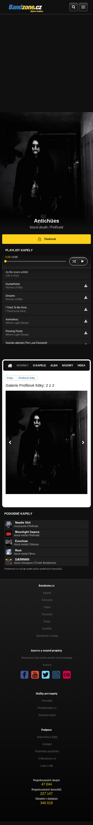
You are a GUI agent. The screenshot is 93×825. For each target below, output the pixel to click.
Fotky (10, 378)
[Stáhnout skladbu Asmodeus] (85, 321)
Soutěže (47, 628)
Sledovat (50, 239)
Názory (67, 365)
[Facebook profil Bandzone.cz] (24, 675)
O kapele (39, 365)
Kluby (47, 621)
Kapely (47, 592)
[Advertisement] (46, 63)
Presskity (47, 700)
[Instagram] (56, 675)
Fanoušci (47, 614)
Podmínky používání (47, 751)
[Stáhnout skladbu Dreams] (85, 297)
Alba (54, 365)
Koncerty (47, 600)
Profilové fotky (27, 378)
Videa (81, 365)
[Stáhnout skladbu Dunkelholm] (85, 285)
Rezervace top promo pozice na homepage (47, 657)
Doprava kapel (47, 715)
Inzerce (47, 664)
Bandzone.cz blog (47, 635)
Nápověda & (47, 737)
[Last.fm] (67, 675)
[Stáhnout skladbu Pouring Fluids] (85, 332)
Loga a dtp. (47, 765)
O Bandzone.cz (47, 758)
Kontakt (47, 744)
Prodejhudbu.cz (47, 707)
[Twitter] (46, 675)
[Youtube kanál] (35, 675)
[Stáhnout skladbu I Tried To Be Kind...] (85, 309)
